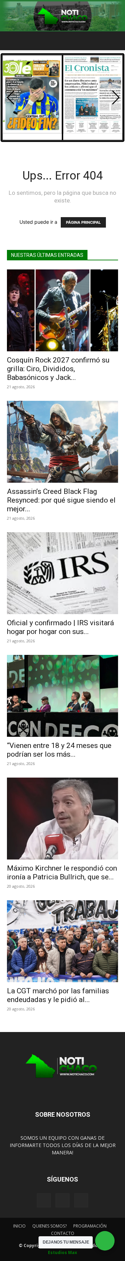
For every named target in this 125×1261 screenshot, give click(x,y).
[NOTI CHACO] (62, 16)
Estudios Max (62, 1252)
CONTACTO (62, 1233)
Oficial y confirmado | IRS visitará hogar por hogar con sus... (60, 627)
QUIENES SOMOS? (49, 1226)
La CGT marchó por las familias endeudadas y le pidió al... (58, 995)
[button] (12, 40)
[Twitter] (81, 1200)
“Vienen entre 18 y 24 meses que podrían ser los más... (59, 749)
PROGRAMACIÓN (90, 1226)
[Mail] (62, 1200)
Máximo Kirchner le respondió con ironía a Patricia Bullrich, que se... (62, 872)
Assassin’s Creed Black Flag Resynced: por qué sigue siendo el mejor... (61, 500)
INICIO (19, 1226)
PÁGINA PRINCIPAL (83, 222)
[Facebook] (44, 1200)
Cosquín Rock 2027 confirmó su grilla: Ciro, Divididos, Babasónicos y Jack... (58, 369)
